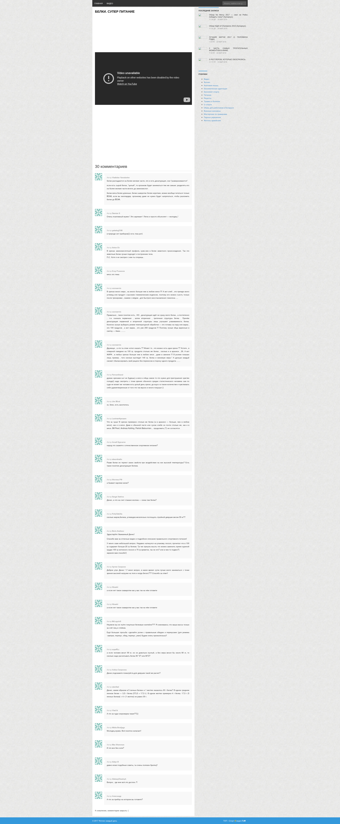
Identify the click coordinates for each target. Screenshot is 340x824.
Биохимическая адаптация (215, 88)
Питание (207, 95)
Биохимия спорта (211, 91)
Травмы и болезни (212, 101)
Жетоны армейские (212, 120)
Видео (110, 3)
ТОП (225, 820)
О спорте (208, 104)
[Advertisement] (143, 32)
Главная (98, 3)
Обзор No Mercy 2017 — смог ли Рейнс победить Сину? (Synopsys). (228, 16)
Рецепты (207, 98)
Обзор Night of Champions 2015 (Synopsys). (227, 26)
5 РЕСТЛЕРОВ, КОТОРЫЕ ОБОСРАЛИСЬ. (227, 59)
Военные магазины (212, 110)
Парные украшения (212, 117)
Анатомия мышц (211, 85)
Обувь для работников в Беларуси (219, 107)
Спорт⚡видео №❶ (237, 820)
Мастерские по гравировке (215, 114)
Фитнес (207, 82)
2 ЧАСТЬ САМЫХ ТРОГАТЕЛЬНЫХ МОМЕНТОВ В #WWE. (228, 49)
